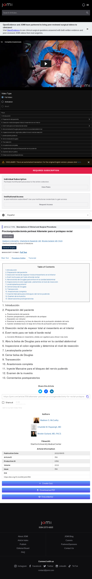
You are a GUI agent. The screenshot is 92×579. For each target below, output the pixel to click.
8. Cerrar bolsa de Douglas (15, 287)
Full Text (23, 252)
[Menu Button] (87, 5)
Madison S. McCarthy (49, 420)
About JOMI (23, 536)
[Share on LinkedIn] (52, 391)
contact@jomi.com (46, 570)
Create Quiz (47, 483)
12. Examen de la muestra (15, 296)
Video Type (7, 93)
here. (79, 162)
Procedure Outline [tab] (19, 258)
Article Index (23, 540)
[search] (87, 12)
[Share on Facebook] (46, 391)
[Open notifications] (83, 5)
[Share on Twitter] (40, 391)
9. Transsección (11, 289)
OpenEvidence (13, 30)
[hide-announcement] (87, 29)
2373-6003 (48, 527)
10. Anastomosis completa (15, 291)
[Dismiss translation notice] (88, 162)
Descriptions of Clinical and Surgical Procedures (36, 227)
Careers (69, 540)
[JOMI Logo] (7, 5)
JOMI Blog (69, 536)
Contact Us (69, 548)
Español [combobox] (10, 215)
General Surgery (9, 248)
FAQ (23, 552)
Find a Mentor (47, 496)
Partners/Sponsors (69, 544)
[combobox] (44, 12)
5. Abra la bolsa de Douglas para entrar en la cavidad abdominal (30, 279)
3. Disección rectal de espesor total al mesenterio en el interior (30, 275)
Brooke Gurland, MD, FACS (49, 434)
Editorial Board (23, 548)
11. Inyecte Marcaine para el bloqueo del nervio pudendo (27, 294)
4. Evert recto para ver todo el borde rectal (22, 277)
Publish (23, 544)
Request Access (46, 204)
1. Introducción (11, 270)
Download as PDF (47, 490)
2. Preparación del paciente (16, 272)
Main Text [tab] (5, 258)
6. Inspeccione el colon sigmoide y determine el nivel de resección (31, 282)
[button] (46, 64)
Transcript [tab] (32, 258)
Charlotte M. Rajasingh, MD (49, 427)
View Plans (46, 187)
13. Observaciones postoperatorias (19, 299)
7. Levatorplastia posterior (15, 284)
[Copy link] (88, 397)
